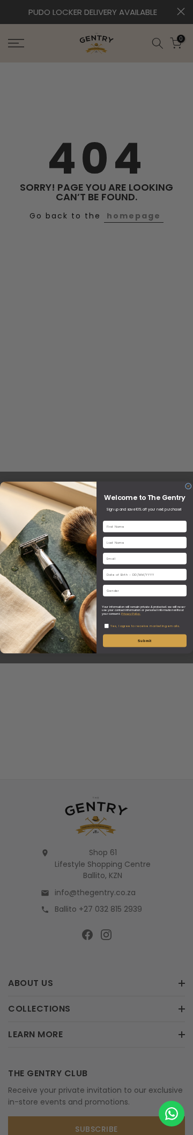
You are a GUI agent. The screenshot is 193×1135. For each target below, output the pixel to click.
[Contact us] (171, 1113)
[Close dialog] (188, 486)
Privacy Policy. (130, 613)
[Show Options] (182, 590)
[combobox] (144, 590)
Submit (145, 641)
